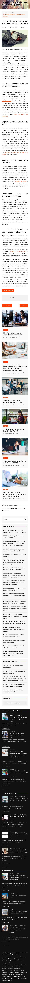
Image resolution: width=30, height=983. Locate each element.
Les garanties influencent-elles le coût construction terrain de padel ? (13, 550)
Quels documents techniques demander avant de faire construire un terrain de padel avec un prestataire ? (14, 562)
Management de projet (21, 972)
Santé (11, 713)
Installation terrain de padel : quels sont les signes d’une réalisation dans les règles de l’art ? (15, 608)
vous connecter (12, 508)
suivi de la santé (6, 101)
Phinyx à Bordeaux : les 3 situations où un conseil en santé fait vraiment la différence (14, 531)
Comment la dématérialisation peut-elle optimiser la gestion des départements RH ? (19, 877)
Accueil (3, 957)
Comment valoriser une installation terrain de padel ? (14, 555)
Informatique (18, 966)
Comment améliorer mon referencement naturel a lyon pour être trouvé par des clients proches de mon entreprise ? (14, 543)
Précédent (7, 305)
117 (6, 789)
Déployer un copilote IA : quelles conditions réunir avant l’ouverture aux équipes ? (13, 629)
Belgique (4, 959)
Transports (24, 978)
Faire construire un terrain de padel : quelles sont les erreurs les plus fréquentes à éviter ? (15, 616)
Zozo (4, 27)
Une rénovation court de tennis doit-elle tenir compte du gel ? (14, 641)
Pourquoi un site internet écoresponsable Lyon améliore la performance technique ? (14, 494)
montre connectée (8, 290)
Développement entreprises (17, 961)
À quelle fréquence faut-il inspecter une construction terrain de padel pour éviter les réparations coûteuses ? (14, 582)
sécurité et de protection (17, 251)
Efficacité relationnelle (7, 964)
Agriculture (15, 957)
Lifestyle (10, 970)
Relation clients (15, 873)
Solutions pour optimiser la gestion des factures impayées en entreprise (13, 568)
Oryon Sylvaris (8, 373)
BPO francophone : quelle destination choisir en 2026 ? (13, 537)
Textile (11, 978)
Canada (10, 959)
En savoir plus (6, 728)
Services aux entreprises (18, 814)
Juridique (4, 970)
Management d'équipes (17, 848)
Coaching (16, 959)
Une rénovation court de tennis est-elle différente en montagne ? (13, 647)
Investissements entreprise (18, 796)
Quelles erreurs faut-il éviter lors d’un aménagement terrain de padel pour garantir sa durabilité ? (13, 653)
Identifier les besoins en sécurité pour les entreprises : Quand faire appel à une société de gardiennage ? (14, 678)
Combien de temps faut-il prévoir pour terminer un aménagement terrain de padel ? (14, 595)
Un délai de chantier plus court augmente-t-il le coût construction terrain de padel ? (14, 602)
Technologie (5, 978)
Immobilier (4, 966)
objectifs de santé (20, 181)
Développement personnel (18, 832)
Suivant (23, 305)
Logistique (16, 970)
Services (9, 976)
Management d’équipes (7, 972)
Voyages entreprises (7, 980)
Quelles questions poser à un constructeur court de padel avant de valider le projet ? (14, 622)
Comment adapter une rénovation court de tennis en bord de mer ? (14, 589)
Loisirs (23, 970)
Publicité (12, 909)
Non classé (4, 974)
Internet (22, 27)
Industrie (11, 966)
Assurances (23, 957)
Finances (17, 964)
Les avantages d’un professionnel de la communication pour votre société (19, 800)
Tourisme (17, 978)
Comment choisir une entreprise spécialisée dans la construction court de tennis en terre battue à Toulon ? (14, 575)
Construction (14, 769)
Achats (9, 957)
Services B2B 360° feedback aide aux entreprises (14, 3)
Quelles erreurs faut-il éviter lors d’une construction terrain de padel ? (13, 635)
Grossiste (23, 964)
